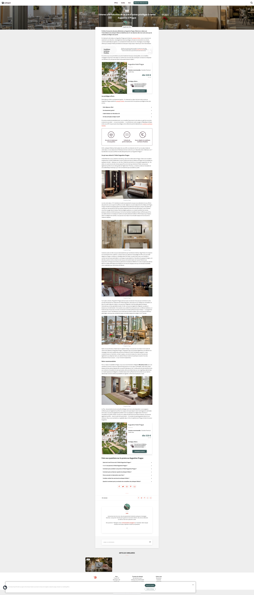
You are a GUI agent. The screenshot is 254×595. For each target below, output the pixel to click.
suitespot (7, 3)
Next (125, 78)
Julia (131, 23)
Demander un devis (139, 91)
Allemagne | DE (116, 580)
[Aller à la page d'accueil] (95, 578)
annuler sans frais (140, 49)
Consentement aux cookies (137, 581)
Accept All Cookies (150, 585)
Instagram (158, 581)
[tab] (127, 107)
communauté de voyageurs (128, 523)
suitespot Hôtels (136, 38)
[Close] (193, 584)
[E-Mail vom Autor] (127, 528)
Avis (129, 3)
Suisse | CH (116, 581)
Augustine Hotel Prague (136, 64)
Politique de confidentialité (137, 580)
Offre (127, 10)
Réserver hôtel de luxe (140, 3)
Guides (123, 3)
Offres (116, 3)
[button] (5, 587)
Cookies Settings (150, 589)
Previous (104, 78)
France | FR (116, 578)
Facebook (159, 580)
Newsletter (158, 578)
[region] (100, 587)
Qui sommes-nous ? (137, 578)
